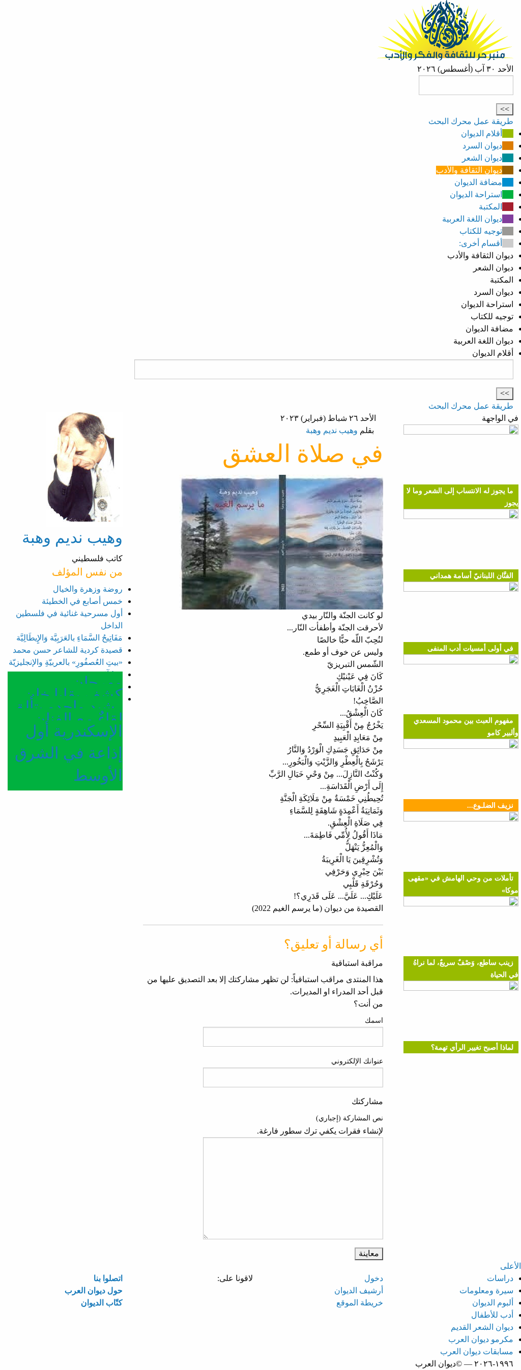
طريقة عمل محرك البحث (470, 121)
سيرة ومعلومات (486, 1290)
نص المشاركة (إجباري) (349, 1118)
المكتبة (490, 206)
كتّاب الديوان (102, 1302)
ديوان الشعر (482, 158)
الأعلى (510, 1266)
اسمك (374, 1020)
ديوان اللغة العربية (472, 219)
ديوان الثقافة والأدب (469, 170)
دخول (373, 1278)
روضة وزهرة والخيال (88, 589)
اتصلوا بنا (108, 1278)
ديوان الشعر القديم (482, 1327)
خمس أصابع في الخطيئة (82, 601)
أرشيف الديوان (358, 1290)
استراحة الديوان (476, 194)
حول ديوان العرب (94, 1290)
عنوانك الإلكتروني (357, 1061)
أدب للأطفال (492, 1315)
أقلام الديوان (481, 133)
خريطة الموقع (359, 1302)
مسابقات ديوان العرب (476, 1351)
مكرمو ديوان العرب (480, 1339)
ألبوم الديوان (492, 1302)
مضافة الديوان (478, 182)
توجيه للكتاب (480, 231)
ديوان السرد (482, 145)
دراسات (500, 1278)
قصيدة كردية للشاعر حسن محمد (68, 650)
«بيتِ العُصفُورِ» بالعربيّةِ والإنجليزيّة (66, 662)
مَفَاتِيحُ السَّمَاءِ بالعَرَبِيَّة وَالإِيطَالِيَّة (69, 637)
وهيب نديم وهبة (332, 430)
